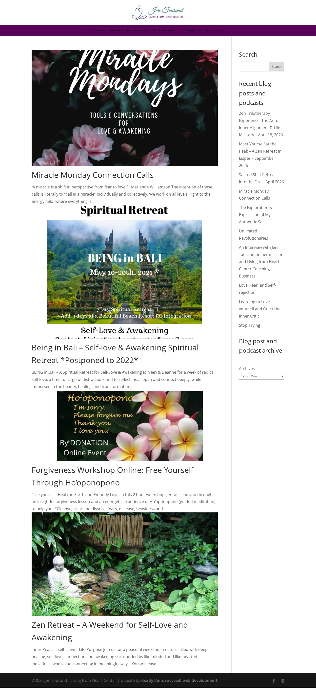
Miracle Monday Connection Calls (93, 174)
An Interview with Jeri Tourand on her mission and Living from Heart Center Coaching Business (261, 262)
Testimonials (136, 30)
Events (191, 30)
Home (99, 30)
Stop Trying (249, 325)
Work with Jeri (163, 30)
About (115, 30)
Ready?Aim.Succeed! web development (179, 680)
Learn (211, 30)
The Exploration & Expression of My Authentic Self (255, 215)
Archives (247, 368)
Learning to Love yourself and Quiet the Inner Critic (259, 309)
